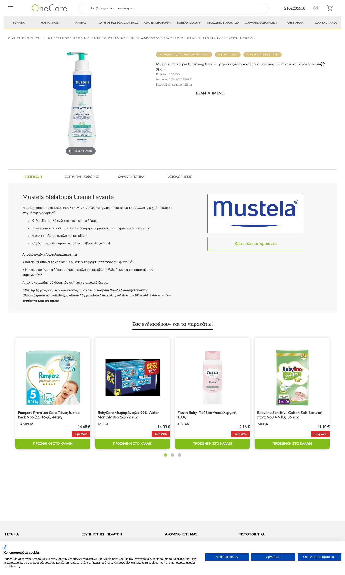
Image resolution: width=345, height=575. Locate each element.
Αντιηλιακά (295, 22)
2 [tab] (172, 455)
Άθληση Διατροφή (157, 22)
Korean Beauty (188, 22)
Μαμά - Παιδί (50, 22)
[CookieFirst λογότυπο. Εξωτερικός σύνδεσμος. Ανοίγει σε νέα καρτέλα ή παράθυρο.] (5, 547)
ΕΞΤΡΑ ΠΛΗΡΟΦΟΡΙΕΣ (82, 177)
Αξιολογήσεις (180, 177)
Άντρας (81, 22)
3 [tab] (179, 455)
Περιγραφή (33, 177)
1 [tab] (165, 455)
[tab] (33, 177)
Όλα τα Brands (326, 22)
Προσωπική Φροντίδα (223, 22)
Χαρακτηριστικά (131, 177)
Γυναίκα (19, 22)
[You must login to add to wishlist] (322, 65)
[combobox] (174, 8)
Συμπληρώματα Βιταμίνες (118, 22)
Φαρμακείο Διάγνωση (261, 22)
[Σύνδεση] (315, 8)
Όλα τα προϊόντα (24, 38)
